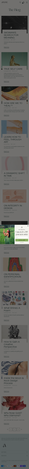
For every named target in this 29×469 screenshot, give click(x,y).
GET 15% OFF (21, 240)
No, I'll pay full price (22, 242)
